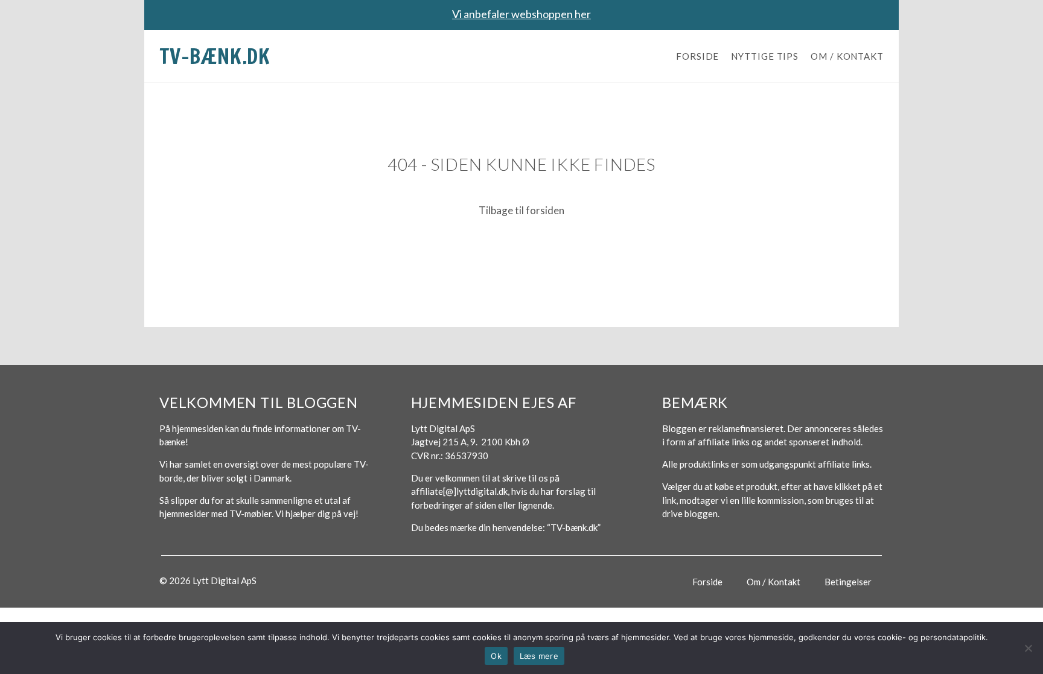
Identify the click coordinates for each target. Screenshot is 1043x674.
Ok (496, 656)
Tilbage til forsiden (521, 210)
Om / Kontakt (847, 56)
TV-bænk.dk (214, 56)
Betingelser (848, 581)
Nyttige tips (765, 56)
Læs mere (539, 656)
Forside (697, 56)
